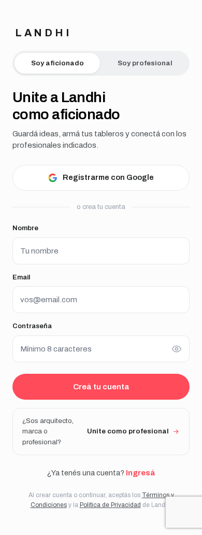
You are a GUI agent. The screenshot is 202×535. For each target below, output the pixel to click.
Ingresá (140, 473)
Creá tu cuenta (101, 387)
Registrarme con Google (108, 177)
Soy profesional (145, 63)
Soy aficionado (57, 63)
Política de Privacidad (110, 505)
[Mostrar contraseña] (176, 349)
